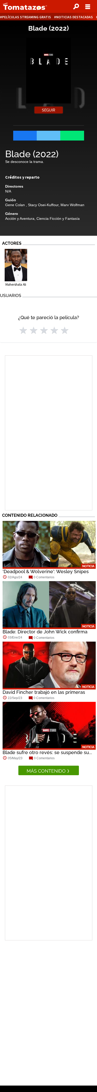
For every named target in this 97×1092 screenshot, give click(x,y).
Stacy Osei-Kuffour (43, 205)
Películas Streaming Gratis (26, 17)
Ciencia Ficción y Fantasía (58, 218)
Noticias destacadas (74, 17)
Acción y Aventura (19, 218)
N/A (8, 191)
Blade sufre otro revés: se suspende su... (47, 752)
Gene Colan (15, 205)
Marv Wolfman (72, 205)
